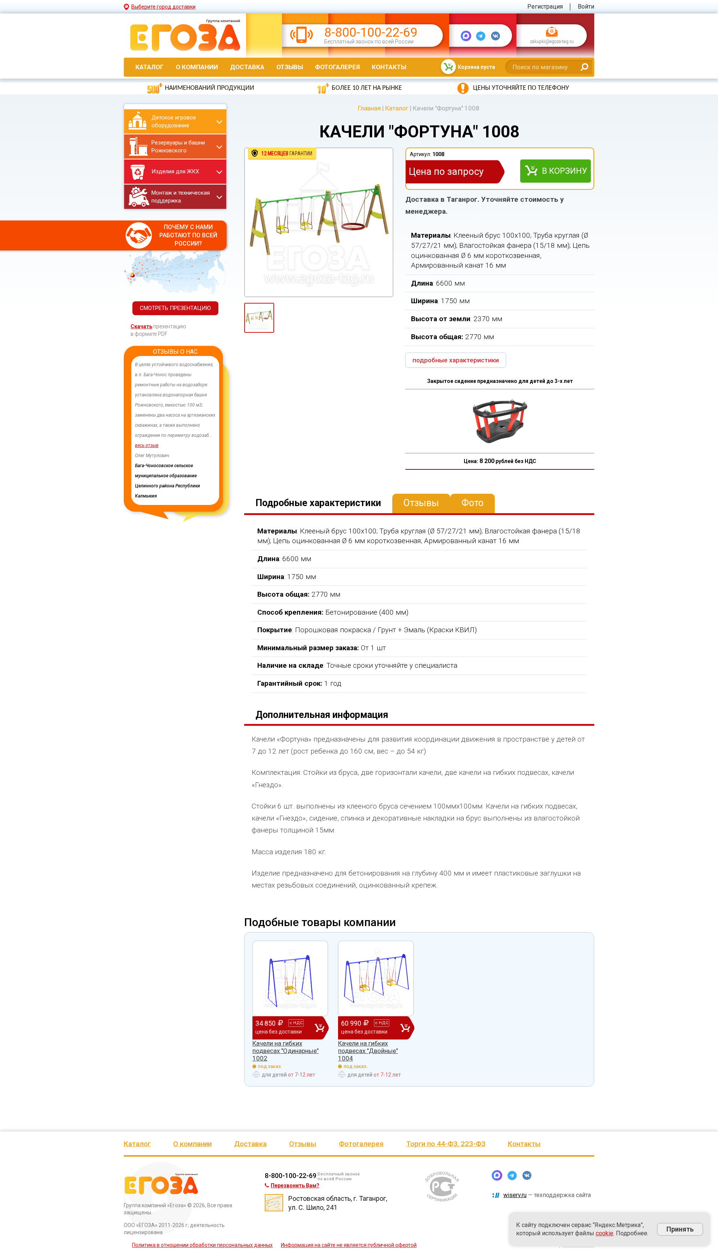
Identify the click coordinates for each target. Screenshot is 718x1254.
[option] (175, 420)
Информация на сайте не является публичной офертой (349, 1245)
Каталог (149, 67)
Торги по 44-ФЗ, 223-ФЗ (445, 1143)
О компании (197, 67)
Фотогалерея (337, 67)
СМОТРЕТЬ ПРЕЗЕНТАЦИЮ (175, 308)
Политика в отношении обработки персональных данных (202, 1245)
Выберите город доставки (163, 7)
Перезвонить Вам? (295, 1185)
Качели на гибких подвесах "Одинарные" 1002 (285, 1051)
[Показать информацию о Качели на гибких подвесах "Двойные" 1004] (376, 978)
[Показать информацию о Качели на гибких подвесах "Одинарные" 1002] (290, 978)
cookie (604, 1233)
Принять (680, 1229)
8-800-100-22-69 (370, 32)
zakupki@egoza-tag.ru (552, 42)
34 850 (279, 1027)
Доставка (247, 67)
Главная (369, 108)
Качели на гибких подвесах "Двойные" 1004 (368, 1051)
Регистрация (545, 6)
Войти (586, 6)
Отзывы (289, 67)
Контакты (389, 67)
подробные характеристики (455, 360)
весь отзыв (147, 445)
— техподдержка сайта (547, 1195)
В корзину (564, 171)
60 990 (364, 1027)
